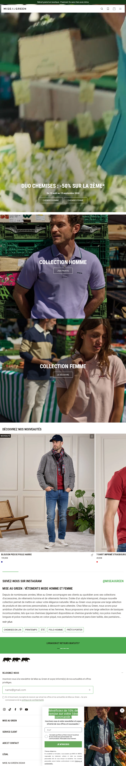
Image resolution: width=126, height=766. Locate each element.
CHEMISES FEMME (75, 200)
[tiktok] (10, 709)
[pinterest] (21, 709)
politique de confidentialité (33, 700)
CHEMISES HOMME (51, 200)
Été (43, 629)
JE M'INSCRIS (63, 744)
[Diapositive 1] (58, 648)
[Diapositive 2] (61, 648)
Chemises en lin (12, 629)
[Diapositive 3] (64, 648)
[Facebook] (15, 709)
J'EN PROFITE (63, 270)
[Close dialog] (122, 710)
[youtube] (26, 709)
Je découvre (63, 374)
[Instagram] (4, 709)
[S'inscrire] (89, 690)
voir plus (7, 621)
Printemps (31, 629)
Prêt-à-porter (74, 629)
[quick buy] (92, 555)
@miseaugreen (113, 581)
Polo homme (56, 629)
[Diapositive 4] (67, 648)
